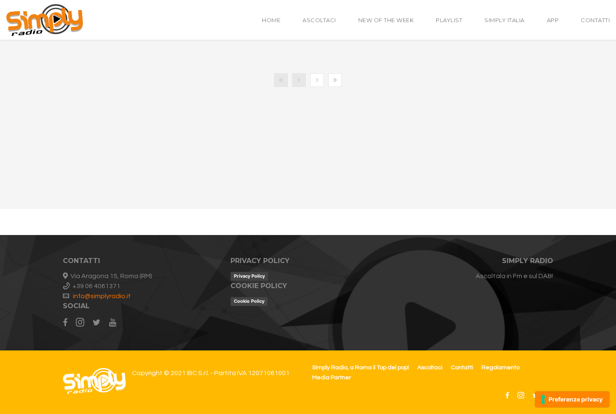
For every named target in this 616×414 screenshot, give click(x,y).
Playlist (449, 20)
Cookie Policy (249, 301)
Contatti (595, 20)
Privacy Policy (249, 276)
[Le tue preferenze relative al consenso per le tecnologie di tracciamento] (572, 399)
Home (271, 20)
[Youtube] (112, 323)
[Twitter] (96, 323)
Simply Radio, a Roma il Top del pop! (360, 368)
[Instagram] (80, 323)
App (553, 20)
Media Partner (331, 378)
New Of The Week (386, 20)
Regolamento (500, 368)
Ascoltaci (319, 20)
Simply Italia (504, 20)
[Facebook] (67, 323)
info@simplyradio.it (102, 296)
